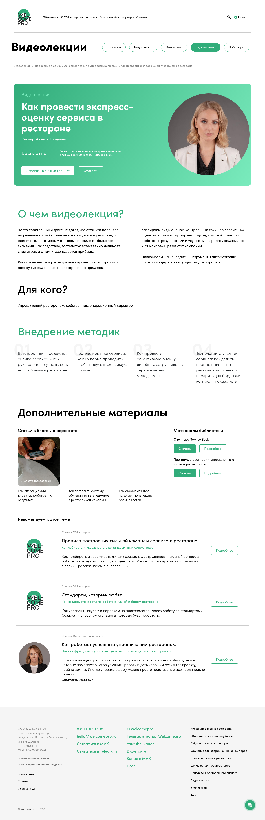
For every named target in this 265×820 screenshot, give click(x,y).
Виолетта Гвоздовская (88, 636)
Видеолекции (206, 47)
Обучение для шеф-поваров (210, 743)
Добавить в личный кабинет (48, 170)
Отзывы (141, 17)
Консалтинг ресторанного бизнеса (214, 773)
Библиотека (199, 787)
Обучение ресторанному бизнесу (213, 736)
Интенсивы (174, 47)
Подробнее (212, 448)
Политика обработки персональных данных (40, 764)
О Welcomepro (140, 728)
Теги (193, 795)
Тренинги (114, 47)
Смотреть (91, 170)
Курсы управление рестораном (212, 728)
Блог (131, 765)
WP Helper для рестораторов (210, 765)
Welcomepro (81, 532)
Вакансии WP (27, 788)
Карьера (128, 17)
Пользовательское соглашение (33, 757)
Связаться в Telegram (97, 751)
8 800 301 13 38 (90, 728)
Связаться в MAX (93, 743)
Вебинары (236, 47)
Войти (242, 17)
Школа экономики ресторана (211, 758)
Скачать (184, 448)
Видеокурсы (143, 47)
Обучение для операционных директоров (219, 751)
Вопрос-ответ (27, 774)
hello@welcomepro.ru (97, 736)
